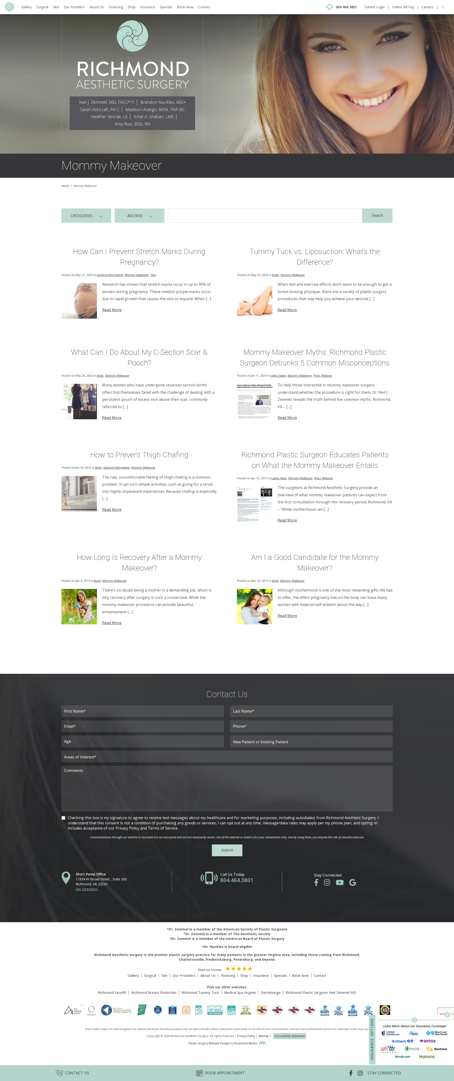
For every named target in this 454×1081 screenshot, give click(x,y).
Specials (166, 7)
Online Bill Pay (403, 7)
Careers (427, 7)
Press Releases (322, 375)
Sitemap (263, 1036)
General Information (110, 275)
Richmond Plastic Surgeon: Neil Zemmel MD (321, 992)
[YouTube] (342, 883)
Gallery (26, 7)
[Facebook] (318, 883)
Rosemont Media (246, 1043)
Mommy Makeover (137, 275)
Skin (56, 7)
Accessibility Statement (290, 1036)
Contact (204, 7)
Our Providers (74, 7)
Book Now (185, 7)
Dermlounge (271, 992)
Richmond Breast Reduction (153, 992)
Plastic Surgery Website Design (208, 1043)
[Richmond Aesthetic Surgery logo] (9, 10)
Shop (131, 7)
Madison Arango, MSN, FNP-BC (155, 109)
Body (275, 275)
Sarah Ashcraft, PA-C (99, 109)
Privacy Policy (246, 1036)
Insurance (147, 7)
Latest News (278, 375)
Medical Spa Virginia (240, 992)
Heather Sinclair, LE (109, 116)
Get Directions (87, 889)
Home (65, 186)
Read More (112, 309)
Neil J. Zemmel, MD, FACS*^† (107, 102)
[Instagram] (329, 883)
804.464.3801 (236, 879)
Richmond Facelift (112, 992)
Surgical (42, 7)
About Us (97, 7)
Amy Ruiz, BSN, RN (132, 124)
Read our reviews (210, 970)
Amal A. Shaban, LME (154, 116)
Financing (116, 7)
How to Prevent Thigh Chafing (139, 454)
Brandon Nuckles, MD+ (163, 102)
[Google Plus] (355, 883)
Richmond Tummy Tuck (200, 992)
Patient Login (374, 7)
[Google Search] (441, 7)
